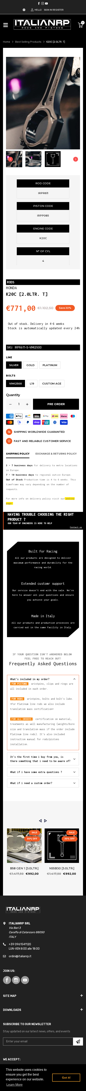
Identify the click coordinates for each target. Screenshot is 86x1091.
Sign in (48, 10)
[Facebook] (38, 3)
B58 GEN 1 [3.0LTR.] (24, 868)
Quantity (13, 395)
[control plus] (27, 404)
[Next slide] (75, 159)
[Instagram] (46, 3)
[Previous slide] (40, 820)
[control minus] (10, 404)
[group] (14, 159)
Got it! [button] (66, 1077)
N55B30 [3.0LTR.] (61, 868)
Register (58, 10)
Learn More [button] (14, 1084)
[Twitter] (42, 3)
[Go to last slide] (10, 159)
